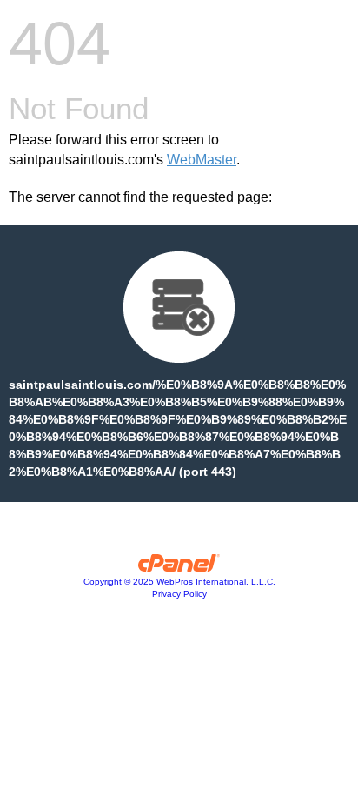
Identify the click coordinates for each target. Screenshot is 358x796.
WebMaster (201, 159)
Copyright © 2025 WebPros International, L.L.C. (179, 581)
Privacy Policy (179, 594)
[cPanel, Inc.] (179, 567)
